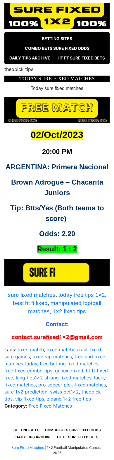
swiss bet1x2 (64, 392)
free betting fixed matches (69, 364)
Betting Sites (57, 38)
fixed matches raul (66, 349)
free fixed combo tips (28, 371)
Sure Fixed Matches (27, 447)
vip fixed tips (29, 399)
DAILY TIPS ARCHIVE (29, 57)
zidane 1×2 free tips (69, 399)
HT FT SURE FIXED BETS (81, 57)
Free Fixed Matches (50, 406)
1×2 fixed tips (69, 311)
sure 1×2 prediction (25, 392)
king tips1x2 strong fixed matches (53, 378)
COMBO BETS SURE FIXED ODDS (57, 48)
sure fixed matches (32, 295)
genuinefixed (69, 371)
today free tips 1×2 (81, 295)
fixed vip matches (52, 357)
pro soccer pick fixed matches (72, 385)
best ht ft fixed (30, 303)
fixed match (31, 349)
